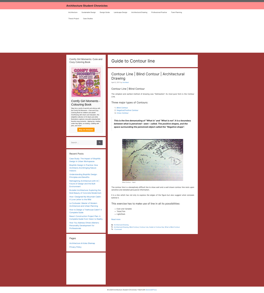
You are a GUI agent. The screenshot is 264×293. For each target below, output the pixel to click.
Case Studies (88, 19)
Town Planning (176, 12)
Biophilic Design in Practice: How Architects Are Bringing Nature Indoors (83, 168)
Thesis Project (73, 19)
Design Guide (105, 12)
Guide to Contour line (156, 227)
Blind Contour (122, 108)
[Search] (100, 142)
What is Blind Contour (172, 227)
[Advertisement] (132, 37)
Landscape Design (120, 12)
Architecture (72, 12)
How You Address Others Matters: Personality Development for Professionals (84, 225)
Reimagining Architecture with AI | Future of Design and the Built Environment (84, 184)
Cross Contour (122, 113)
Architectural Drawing (139, 12)
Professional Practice (159, 12)
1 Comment (118, 229)
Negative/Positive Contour (127, 110)
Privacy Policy (75, 247)
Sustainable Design (89, 12)
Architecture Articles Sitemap (82, 243)
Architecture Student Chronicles (87, 5)
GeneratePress (151, 290)
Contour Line (144, 227)
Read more (115, 219)
